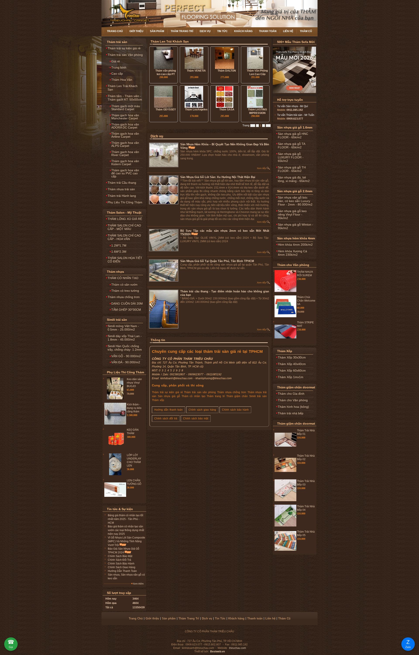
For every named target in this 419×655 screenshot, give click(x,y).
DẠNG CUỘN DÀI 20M (127, 303)
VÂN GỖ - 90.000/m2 (126, 356)
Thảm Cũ (306, 31)
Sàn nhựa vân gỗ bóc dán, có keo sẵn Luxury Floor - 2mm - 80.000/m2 (295, 201)
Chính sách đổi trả (165, 418)
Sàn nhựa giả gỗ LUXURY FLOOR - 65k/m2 (291, 157)
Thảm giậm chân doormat (296, 387)
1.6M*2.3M (118, 251)
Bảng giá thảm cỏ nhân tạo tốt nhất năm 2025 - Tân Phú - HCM (125, 519)
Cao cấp (117, 73)
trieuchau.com (237, 648)
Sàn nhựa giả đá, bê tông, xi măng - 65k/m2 (294, 179)
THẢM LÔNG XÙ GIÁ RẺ (125, 219)
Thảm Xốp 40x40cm (292, 364)
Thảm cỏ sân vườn (124, 284)
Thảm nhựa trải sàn (121, 189)
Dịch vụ (205, 31)
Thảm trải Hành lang (122, 195)
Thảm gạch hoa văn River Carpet (125, 153)
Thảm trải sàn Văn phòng (125, 55)
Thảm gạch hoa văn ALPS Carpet (125, 144)
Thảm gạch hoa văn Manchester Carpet (125, 116)
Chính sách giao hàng (202, 409)
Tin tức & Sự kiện (120, 509)
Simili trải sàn (117, 319)
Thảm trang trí (216, 396)
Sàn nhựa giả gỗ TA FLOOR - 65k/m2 (291, 145)
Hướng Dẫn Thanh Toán (122, 571)
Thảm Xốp (284, 351)
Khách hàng (243, 31)
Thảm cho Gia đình (291, 393)
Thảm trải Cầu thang (122, 182)
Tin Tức (222, 31)
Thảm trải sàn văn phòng (200, 392)
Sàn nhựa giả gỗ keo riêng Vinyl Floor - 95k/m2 (292, 214)
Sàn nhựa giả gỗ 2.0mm (294, 191)
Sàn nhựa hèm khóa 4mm (296, 238)
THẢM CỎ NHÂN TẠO (123, 278)
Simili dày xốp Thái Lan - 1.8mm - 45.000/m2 (125, 337)
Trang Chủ (115, 31)
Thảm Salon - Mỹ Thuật (124, 212)
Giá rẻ (115, 61)
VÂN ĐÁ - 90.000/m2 (125, 362)
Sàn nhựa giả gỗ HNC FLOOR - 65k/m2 (293, 135)
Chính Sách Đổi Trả (119, 559)
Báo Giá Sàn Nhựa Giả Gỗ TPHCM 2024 (123, 550)
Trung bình (118, 67)
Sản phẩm (157, 31)
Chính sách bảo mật (195, 418)
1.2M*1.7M (118, 245)
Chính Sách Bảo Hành (121, 563)
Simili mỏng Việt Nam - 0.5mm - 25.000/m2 (123, 327)
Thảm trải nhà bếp (290, 413)
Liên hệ (288, 31)
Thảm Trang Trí (182, 31)
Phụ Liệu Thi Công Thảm (125, 202)
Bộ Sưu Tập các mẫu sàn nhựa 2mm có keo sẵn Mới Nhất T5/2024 (224, 232)
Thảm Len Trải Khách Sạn (122, 87)
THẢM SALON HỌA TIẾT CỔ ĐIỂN (125, 259)
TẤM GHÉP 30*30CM (126, 309)
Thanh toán (267, 31)
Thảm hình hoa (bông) (293, 406)
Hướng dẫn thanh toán (168, 409)
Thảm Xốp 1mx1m (290, 377)
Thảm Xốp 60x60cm (292, 370)
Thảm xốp (158, 400)
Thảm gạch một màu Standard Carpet (125, 107)
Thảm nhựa (115, 271)
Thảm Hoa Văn (121, 79)
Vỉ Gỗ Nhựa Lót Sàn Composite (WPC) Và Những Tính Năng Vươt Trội (126, 541)
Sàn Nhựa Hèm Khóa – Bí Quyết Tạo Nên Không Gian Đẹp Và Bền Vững (224, 146)
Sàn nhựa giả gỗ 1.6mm (294, 127)
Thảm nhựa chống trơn (124, 297)
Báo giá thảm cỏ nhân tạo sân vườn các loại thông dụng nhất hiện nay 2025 (126, 530)
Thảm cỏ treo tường (125, 290)
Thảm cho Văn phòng (293, 265)
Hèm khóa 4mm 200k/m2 (295, 244)
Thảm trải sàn (117, 42)
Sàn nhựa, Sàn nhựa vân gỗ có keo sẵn (126, 576)
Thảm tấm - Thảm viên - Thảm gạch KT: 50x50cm (125, 97)
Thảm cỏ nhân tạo (193, 396)
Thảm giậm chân (237, 396)
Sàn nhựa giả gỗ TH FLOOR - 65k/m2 (292, 169)
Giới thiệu (136, 31)
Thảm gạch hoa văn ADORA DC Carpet (125, 126)
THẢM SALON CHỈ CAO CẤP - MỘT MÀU (124, 227)
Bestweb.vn (217, 651)
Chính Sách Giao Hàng (121, 567)
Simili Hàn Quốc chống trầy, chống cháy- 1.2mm (125, 347)
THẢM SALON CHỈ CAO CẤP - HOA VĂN (124, 237)
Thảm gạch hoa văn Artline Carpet (125, 135)
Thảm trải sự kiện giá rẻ (124, 48)
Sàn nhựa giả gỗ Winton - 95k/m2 (295, 226)
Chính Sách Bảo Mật (120, 556)
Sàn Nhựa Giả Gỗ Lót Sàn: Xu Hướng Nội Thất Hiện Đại (217, 177)
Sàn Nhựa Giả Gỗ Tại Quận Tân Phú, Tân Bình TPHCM (217, 261)
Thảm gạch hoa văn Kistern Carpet (125, 162)
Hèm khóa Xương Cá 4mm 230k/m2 (292, 252)
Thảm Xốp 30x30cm (292, 357)
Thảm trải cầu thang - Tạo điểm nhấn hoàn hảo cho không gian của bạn (224, 293)
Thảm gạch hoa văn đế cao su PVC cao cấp (125, 173)
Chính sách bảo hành (235, 409)
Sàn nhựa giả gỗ (169, 396)
